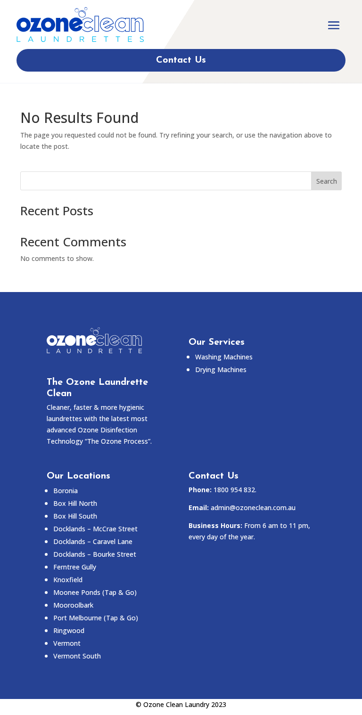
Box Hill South (75, 516)
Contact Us (181, 60)
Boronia (65, 490)
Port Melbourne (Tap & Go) (95, 617)
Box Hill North (75, 503)
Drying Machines (221, 369)
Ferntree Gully (74, 566)
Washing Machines (224, 356)
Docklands (95, 528)
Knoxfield (67, 579)
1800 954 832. (235, 489)
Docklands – (92, 541)
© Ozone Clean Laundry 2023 (181, 704)
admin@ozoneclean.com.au (253, 507)
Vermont (67, 643)
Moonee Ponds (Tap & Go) (95, 592)
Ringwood (68, 630)
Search (326, 181)
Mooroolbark (73, 605)
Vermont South (77, 655)
